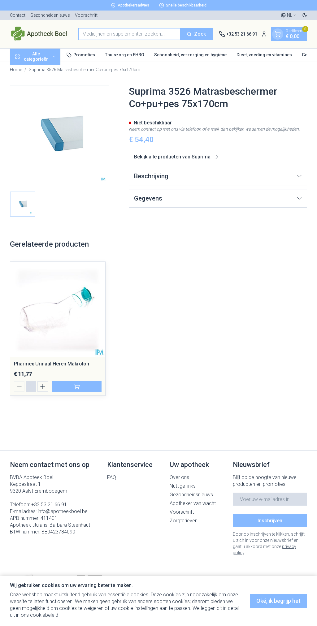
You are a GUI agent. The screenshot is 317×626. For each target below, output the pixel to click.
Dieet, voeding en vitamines (264, 54)
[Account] (264, 34)
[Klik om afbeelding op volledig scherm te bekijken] (59, 134)
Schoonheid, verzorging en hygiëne (190, 54)
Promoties (84, 54)
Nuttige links (183, 486)
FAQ (111, 477)
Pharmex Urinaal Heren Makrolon (51, 364)
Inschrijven (270, 521)
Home (16, 69)
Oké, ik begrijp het (278, 601)
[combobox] (129, 34)
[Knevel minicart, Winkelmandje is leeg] (277, 34)
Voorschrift (86, 15)
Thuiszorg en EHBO (124, 54)
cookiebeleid (44, 615)
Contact (17, 15)
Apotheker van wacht (193, 503)
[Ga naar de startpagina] (41, 34)
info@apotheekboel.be (63, 511)
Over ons (179, 477)
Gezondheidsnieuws (50, 15)
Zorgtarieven (184, 521)
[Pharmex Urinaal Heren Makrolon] (57, 309)
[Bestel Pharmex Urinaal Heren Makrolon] (77, 386)
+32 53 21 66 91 (49, 504)
